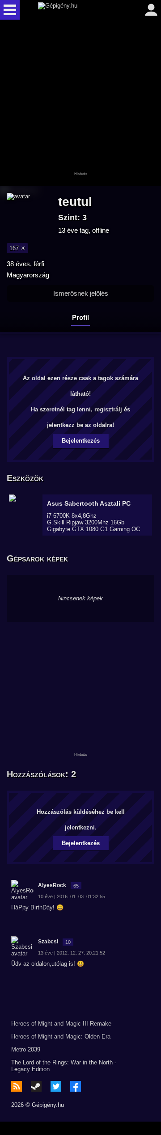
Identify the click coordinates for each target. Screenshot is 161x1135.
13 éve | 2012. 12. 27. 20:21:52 (71, 952)
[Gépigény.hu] (78, 10)
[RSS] (16, 1086)
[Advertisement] (80, 104)
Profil (80, 317)
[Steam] (36, 1086)
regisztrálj (108, 409)
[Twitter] (56, 1086)
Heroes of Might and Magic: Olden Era (60, 1036)
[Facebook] (75, 1086)
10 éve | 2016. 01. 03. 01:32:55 (71, 896)
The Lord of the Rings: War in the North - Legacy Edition (63, 1065)
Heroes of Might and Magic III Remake (61, 1023)
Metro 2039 (25, 1049)
